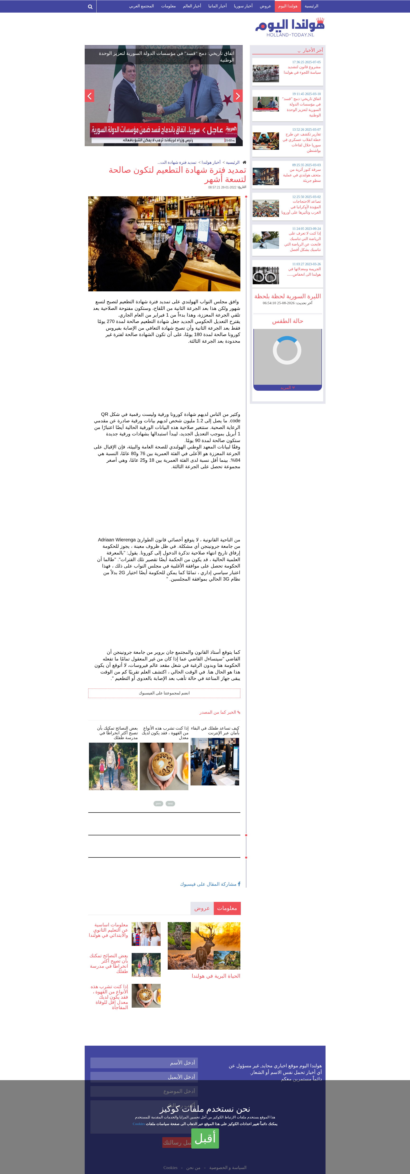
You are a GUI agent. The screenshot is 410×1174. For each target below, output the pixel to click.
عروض (265, 6)
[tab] (288, 71)
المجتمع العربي (141, 6)
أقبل (205, 1138)
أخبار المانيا (217, 6)
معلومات (168, 6)
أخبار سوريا (243, 6)
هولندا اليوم (288, 6)
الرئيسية (311, 6)
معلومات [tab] (227, 908)
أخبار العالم (192, 6)
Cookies (139, 1124)
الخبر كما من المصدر (218, 712)
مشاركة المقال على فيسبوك (209, 884)
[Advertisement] (166, 378)
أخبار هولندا (211, 162)
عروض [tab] (202, 908)
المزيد (286, 387)
